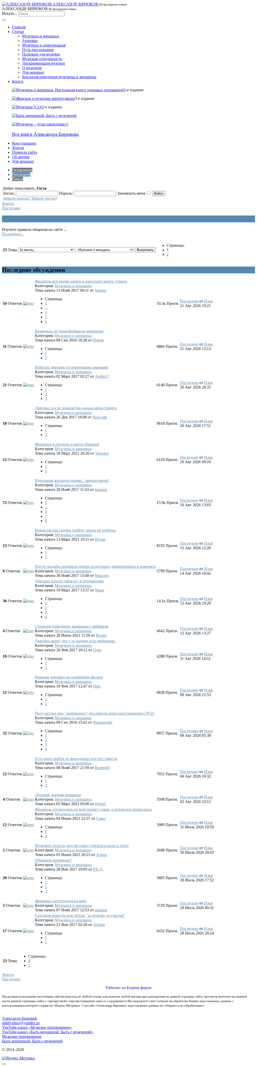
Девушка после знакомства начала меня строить (76, 408)
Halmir (98, 340)
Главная (19, 27)
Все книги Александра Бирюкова (45, 134)
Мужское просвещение (21, 1036)
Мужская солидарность (42, 59)
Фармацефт (102, 722)
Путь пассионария (37, 50)
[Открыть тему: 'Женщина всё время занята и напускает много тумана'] (28, 303)
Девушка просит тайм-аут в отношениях (69, 581)
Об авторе (20, 157)
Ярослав (100, 417)
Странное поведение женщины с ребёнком (71, 626)
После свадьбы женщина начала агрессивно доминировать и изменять (95, 566)
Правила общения (27, 219)
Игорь (100, 539)
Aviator (99, 924)
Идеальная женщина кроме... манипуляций (72, 480)
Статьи (18, 31)
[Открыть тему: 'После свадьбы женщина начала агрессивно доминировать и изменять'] (28, 571)
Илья (208, 301)
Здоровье (30, 40)
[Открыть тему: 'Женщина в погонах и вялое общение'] (28, 459)
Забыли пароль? (16, 198)
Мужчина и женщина (40, 36)
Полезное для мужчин (41, 54)
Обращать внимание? (53, 860)
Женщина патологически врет (61, 901)
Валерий (102, 767)
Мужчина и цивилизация (44, 45)
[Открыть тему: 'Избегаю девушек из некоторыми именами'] (28, 385)
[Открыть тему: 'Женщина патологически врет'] (28, 905)
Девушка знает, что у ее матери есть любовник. (75, 641)
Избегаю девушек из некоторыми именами (71, 367)
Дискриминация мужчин (43, 63)
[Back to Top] (4, 1064)
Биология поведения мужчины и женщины (59, 77)
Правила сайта (24, 152)
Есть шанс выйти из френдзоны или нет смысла (76, 758)
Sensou (100, 290)
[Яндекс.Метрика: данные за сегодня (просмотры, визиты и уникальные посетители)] (18, 1058)
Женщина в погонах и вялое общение (67, 444)
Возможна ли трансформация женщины (69, 331)
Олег (97, 650)
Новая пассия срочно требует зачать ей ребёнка (75, 530)
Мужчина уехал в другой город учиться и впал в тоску (82, 845)
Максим (102, 575)
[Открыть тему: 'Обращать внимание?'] (28, 878)
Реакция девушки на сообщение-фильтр (69, 677)
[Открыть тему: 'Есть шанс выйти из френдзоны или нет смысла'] (28, 774)
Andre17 (102, 376)
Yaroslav (102, 453)
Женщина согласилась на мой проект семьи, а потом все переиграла (93, 809)
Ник (96, 686)
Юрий (100, 804)
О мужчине (32, 68)
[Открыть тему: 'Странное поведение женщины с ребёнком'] (28, 631)
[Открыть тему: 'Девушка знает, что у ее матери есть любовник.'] (28, 656)
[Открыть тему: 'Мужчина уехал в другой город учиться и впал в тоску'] (28, 850)
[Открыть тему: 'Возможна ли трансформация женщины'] (28, 346)
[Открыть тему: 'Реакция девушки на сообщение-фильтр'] (28, 692)
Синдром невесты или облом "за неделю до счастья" (80, 915)
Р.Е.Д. (98, 869)
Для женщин (33, 72)
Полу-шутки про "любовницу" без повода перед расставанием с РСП (94, 713)
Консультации (24, 143)
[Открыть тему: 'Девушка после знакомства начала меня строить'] (28, 423)
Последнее (11, 208)
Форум (18, 148)
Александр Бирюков (19, 1018)
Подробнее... (13, 234)
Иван (99, 590)
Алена (101, 854)
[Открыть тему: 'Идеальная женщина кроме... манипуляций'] (28, 502)
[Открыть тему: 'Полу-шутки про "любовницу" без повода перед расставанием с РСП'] (28, 733)
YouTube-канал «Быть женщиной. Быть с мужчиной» (47, 1032)
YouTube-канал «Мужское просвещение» (37, 1027)
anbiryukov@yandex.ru (21, 1023)
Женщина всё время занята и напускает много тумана (81, 281)
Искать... (9, 13)
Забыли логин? (44, 198)
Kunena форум (139, 988)
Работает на (116, 988)
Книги (17, 81)
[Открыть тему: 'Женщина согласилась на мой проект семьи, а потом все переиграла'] (28, 825)
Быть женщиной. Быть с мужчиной (32, 1041)
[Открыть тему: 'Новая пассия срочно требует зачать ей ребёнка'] (28, 545)
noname (101, 489)
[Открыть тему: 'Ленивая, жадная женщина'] (28, 799)
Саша (100, 818)
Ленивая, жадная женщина (58, 795)
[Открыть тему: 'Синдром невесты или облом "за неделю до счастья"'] (28, 931)
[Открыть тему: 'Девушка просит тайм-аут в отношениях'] (28, 601)
